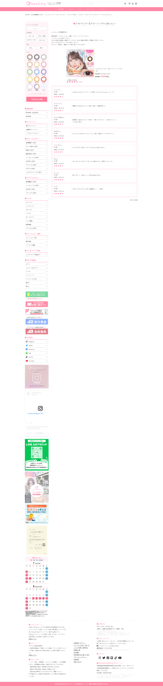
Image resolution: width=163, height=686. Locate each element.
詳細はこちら (33, 639)
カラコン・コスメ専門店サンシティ (34, 14)
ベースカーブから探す (32, 157)
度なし (28, 286)
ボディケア (29, 210)
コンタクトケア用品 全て (33, 255)
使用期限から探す (31, 143)
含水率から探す (30, 161)
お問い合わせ (78, 662)
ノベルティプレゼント (32, 133)
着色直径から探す (31, 154)
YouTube (31, 361)
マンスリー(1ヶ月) (31, 279)
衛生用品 (28, 241)
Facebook (31, 349)
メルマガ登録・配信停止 (81, 648)
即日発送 (61, 9)
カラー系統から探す (32, 146)
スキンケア (29, 202)
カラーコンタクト (60, 14)
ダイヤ (28, 264)
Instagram (31, 342)
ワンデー (28, 271)
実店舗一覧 (77, 650)
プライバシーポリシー (80, 657)
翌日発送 (28, 116)
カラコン (71, 9)
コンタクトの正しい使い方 (81, 645)
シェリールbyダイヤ (32, 268)
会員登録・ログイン (79, 643)
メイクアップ (30, 206)
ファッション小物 (31, 238)
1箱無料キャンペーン (32, 129)
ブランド (102, 9)
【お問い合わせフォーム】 (105, 641)
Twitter (31, 345)
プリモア (80, 14)
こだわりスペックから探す (34, 172)
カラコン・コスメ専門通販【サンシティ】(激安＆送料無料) (82, 684)
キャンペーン (91, 9)
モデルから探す (30, 168)
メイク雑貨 (29, 221)
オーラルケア (30, 217)
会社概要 (76, 652)
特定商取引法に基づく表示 (81, 655)
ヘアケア (28, 213)
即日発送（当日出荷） (32, 112)
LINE (29, 353)
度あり (28, 283)
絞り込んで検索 (36, 99)
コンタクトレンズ (49, 14)
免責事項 (76, 659)
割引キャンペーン (31, 126)
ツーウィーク (30, 275)
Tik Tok (30, 357)
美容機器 (28, 224)
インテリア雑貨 (30, 245)
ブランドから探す (71, 14)
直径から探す (30, 150)
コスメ (80, 9)
